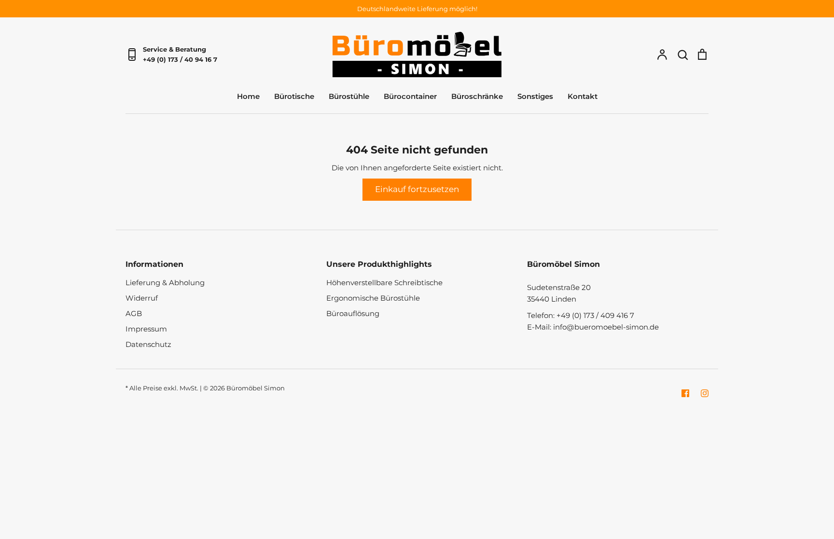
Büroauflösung (352, 313)
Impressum (146, 328)
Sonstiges (535, 96)
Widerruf (141, 298)
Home (248, 96)
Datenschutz (148, 344)
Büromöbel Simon (255, 388)
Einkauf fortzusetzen (417, 189)
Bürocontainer (410, 96)
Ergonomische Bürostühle (373, 298)
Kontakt (583, 96)
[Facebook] (685, 393)
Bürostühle (349, 96)
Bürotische (294, 96)
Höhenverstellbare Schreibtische (384, 282)
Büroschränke (477, 96)
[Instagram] (704, 393)
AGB (133, 313)
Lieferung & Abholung (165, 282)
